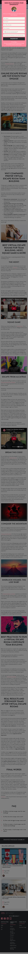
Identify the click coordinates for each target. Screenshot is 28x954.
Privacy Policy (14, 42)
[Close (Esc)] (24, 2)
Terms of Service (16, 44)
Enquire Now (14, 38)
